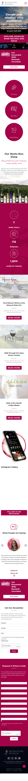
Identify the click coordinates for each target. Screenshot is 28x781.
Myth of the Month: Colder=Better (14, 404)
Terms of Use (8, 770)
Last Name (3, 628)
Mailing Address (4, 701)
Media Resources (12, 761)
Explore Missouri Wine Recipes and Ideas (14, 38)
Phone (2, 691)
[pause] (14, 575)
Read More (14, 318)
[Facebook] (8, 758)
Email (2, 633)
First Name (3, 623)
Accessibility (15, 770)
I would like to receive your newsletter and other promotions (12, 724)
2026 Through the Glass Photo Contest (14, 354)
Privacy (20, 770)
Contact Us (6, 761)
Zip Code (3, 716)
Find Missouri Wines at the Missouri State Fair (14, 304)
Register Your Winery (20, 761)
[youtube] (19, 758)
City (2, 706)
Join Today (14, 67)
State (2, 711)
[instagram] (12, 758)
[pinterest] (15, 758)
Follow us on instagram (14, 513)
